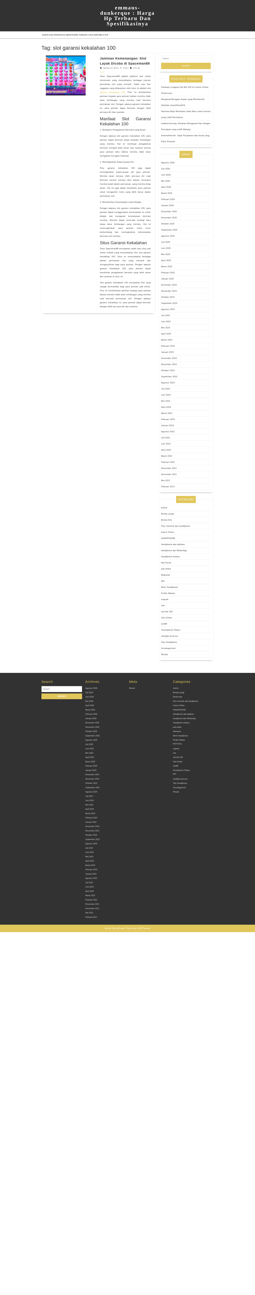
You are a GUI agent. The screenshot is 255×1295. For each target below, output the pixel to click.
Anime (164, 508)
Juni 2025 (166, 248)
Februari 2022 (168, 462)
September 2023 (169, 376)
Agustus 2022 (168, 431)
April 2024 (166, 334)
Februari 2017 (168, 486)
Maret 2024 (166, 340)
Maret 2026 (166, 193)
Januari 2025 (167, 279)
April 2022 (166, 450)
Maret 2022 (166, 456)
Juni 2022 (166, 444)
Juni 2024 (166, 321)
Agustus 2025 (168, 236)
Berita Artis (166, 520)
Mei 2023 (165, 401)
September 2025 (169, 230)
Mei (163, 581)
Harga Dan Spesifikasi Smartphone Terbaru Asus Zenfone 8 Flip (75, 35)
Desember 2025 (169, 211)
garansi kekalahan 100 (112, 92)
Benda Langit (167, 514)
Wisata (164, 654)
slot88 (164, 624)
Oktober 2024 (168, 297)
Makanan (165, 575)
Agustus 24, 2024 (110, 68)
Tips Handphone (169, 642)
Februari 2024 (168, 346)
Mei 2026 (165, 181)
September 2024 (169, 303)
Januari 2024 (167, 352)
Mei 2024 (165, 327)
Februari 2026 (168, 199)
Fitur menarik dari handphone (175, 526)
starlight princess (169, 636)
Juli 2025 (165, 242)
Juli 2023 (165, 389)
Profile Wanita (168, 593)
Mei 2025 (165, 254)
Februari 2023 (168, 419)
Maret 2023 (166, 413)
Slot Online (166, 618)
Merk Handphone (169, 587)
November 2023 (169, 364)
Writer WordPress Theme (119, 928)
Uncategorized (168, 648)
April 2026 (166, 187)
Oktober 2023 (168, 370)
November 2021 (169, 474)
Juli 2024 (165, 315)
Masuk (132, 688)
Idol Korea (166, 563)
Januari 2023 (167, 425)
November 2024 (169, 291)
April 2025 (166, 260)
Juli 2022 (165, 437)
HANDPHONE (168, 538)
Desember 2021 (169, 468)
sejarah (164, 599)
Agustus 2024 (168, 309)
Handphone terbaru (170, 556)
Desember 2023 (169, 358)
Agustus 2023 (168, 382)
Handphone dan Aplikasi (173, 544)
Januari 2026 (167, 205)
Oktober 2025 (168, 224)
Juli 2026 (165, 169)
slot (163, 605)
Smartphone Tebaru (170, 630)
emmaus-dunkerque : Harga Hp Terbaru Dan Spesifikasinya (127, 16)
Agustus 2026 (168, 162)
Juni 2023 (166, 395)
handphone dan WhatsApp (174, 550)
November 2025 (169, 217)
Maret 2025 (166, 266)
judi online (166, 569)
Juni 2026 (166, 175)
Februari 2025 (168, 272)
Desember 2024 (169, 285)
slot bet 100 (167, 611)
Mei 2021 (165, 480)
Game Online (167, 532)
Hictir (125, 68)
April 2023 (166, 407)
